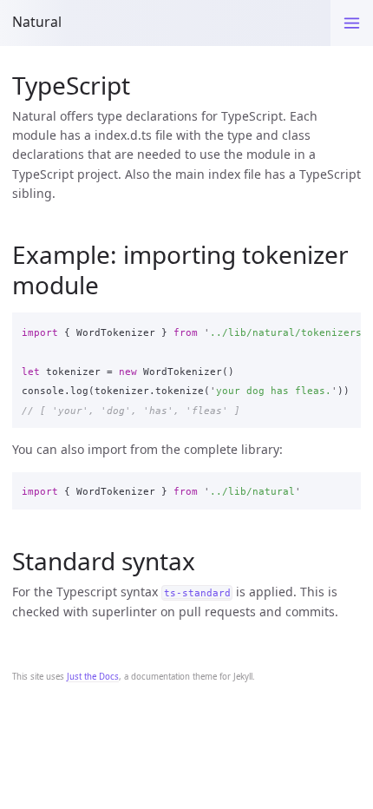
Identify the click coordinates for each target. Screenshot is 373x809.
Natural (37, 21)
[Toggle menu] (351, 23)
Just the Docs (93, 676)
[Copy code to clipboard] (343, 328)
